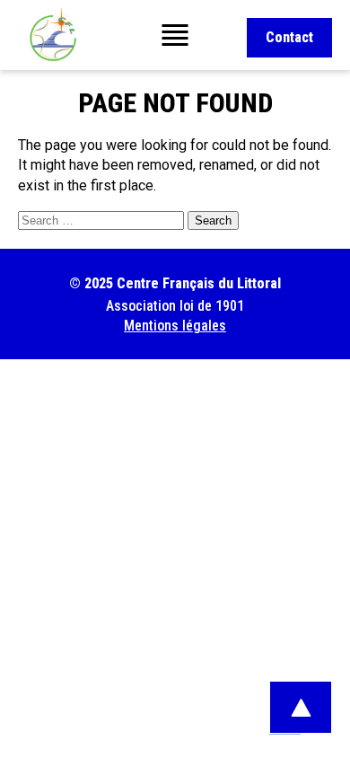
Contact (289, 37)
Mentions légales (175, 325)
